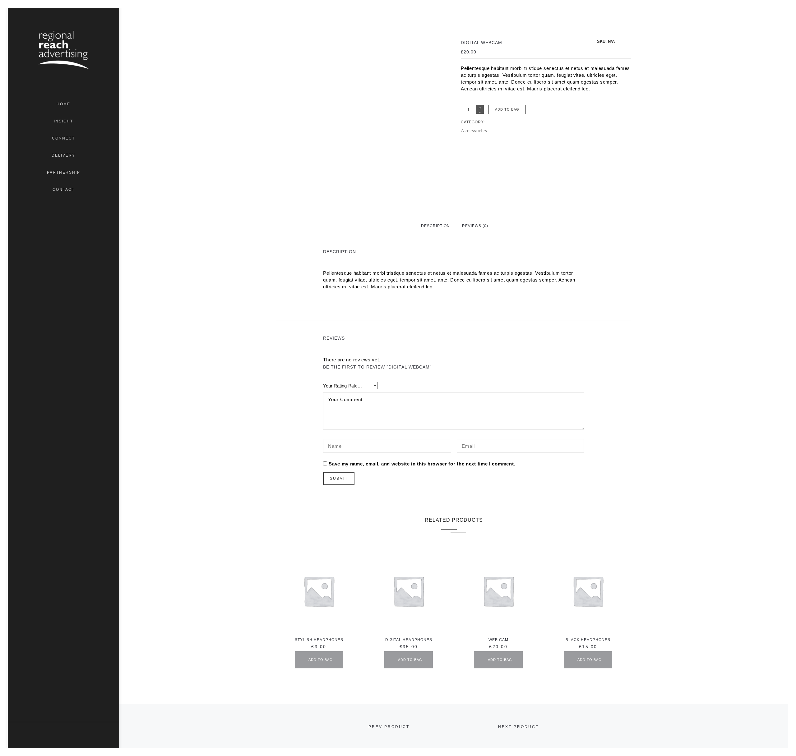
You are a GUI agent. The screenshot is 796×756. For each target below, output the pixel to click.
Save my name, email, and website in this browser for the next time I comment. (422, 463)
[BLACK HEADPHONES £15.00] (588, 590)
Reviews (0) (475, 226)
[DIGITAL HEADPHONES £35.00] (408, 590)
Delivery (63, 155)
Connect (63, 138)
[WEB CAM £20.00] (498, 590)
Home (63, 104)
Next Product (518, 727)
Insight (63, 121)
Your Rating (335, 385)
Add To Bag (507, 109)
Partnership (63, 172)
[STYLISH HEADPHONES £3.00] (318, 590)
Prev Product (389, 727)
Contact (64, 189)
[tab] (435, 226)
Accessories (474, 130)
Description (435, 226)
